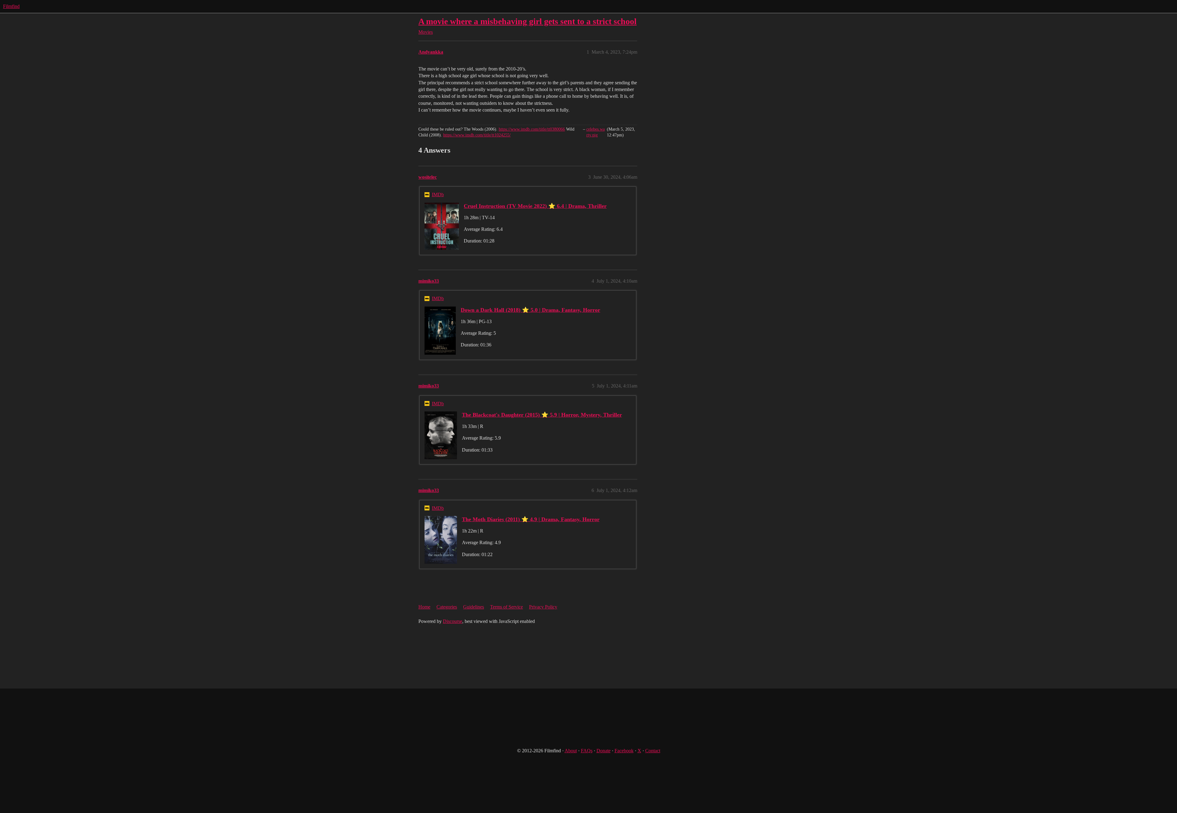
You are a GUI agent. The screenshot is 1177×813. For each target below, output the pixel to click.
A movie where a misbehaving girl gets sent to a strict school (527, 21)
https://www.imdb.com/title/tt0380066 (532, 129)
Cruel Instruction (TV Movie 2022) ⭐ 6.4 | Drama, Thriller (535, 206)
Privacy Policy (543, 606)
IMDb (438, 194)
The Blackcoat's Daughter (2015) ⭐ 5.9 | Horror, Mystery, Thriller (542, 415)
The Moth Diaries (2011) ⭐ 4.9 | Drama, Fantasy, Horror (531, 519)
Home (424, 606)
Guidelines (473, 606)
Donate (603, 750)
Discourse (452, 621)
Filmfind (11, 6)
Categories (446, 606)
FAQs (586, 750)
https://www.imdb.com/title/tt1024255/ (477, 135)
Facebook (624, 750)
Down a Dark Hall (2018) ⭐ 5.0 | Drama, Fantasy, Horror (530, 310)
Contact (652, 750)
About (571, 750)
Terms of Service (506, 606)
